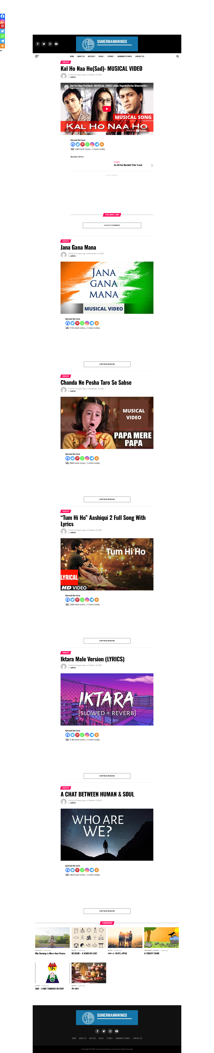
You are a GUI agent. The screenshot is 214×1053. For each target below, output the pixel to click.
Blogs (101, 56)
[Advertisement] (107, 17)
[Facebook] (73, 144)
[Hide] (1, 51)
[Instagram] (92, 144)
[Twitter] (78, 144)
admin (73, 77)
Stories (110, 56)
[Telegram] (97, 144)
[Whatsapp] (87, 144)
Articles (91, 56)
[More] (102, 144)
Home (72, 56)
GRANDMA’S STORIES (124, 56)
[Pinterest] (82, 144)
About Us (80, 56)
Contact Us (139, 56)
